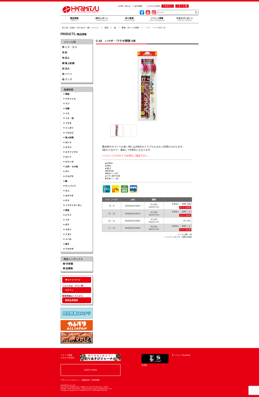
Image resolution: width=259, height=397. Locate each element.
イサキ (68, 123)
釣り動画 (129, 19)
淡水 (67, 68)
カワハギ (69, 162)
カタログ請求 (154, 6)
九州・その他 (71, 166)
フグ (67, 220)
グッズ (68, 79)
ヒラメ (68, 215)
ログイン (168, 6)
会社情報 (138, 6)
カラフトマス (71, 152)
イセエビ (69, 132)
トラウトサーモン (73, 205)
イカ (67, 113)
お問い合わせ (124, 6)
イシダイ (69, 128)
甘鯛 (67, 108)
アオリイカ (70, 99)
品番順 (69, 268)
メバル (68, 239)
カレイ (68, 157)
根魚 (67, 210)
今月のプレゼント (184, 19)
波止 (67, 58)
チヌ (67, 200)
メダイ (68, 234)
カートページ (73, 280)
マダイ (68, 229)
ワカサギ (69, 249)
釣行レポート (102, 19)
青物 (67, 94)
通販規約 (86, 380)
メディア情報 (66, 355)
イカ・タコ (70, 47)
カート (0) (182, 6)
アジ (67, 103)
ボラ (67, 224)
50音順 (69, 263)
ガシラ (68, 142)
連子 (67, 244)
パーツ (68, 74)
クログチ (69, 176)
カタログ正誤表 (67, 358)
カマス (68, 147)
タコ (67, 190)
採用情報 (96, 380)
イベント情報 (157, 19)
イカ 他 (69, 118)
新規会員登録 (71, 300)
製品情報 (74, 19)
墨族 (145, 365)
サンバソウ (70, 186)
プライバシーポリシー (70, 380)
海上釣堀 (69, 63)
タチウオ (69, 195)
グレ (67, 171)
